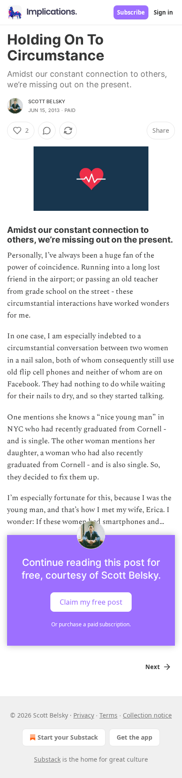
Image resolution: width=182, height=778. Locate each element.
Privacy (83, 715)
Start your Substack (68, 737)
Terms (108, 715)
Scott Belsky (46, 101)
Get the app (134, 737)
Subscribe (131, 12)
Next (152, 667)
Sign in (163, 12)
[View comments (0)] (47, 130)
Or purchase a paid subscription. (91, 624)
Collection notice (147, 715)
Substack (47, 759)
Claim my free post (91, 602)
